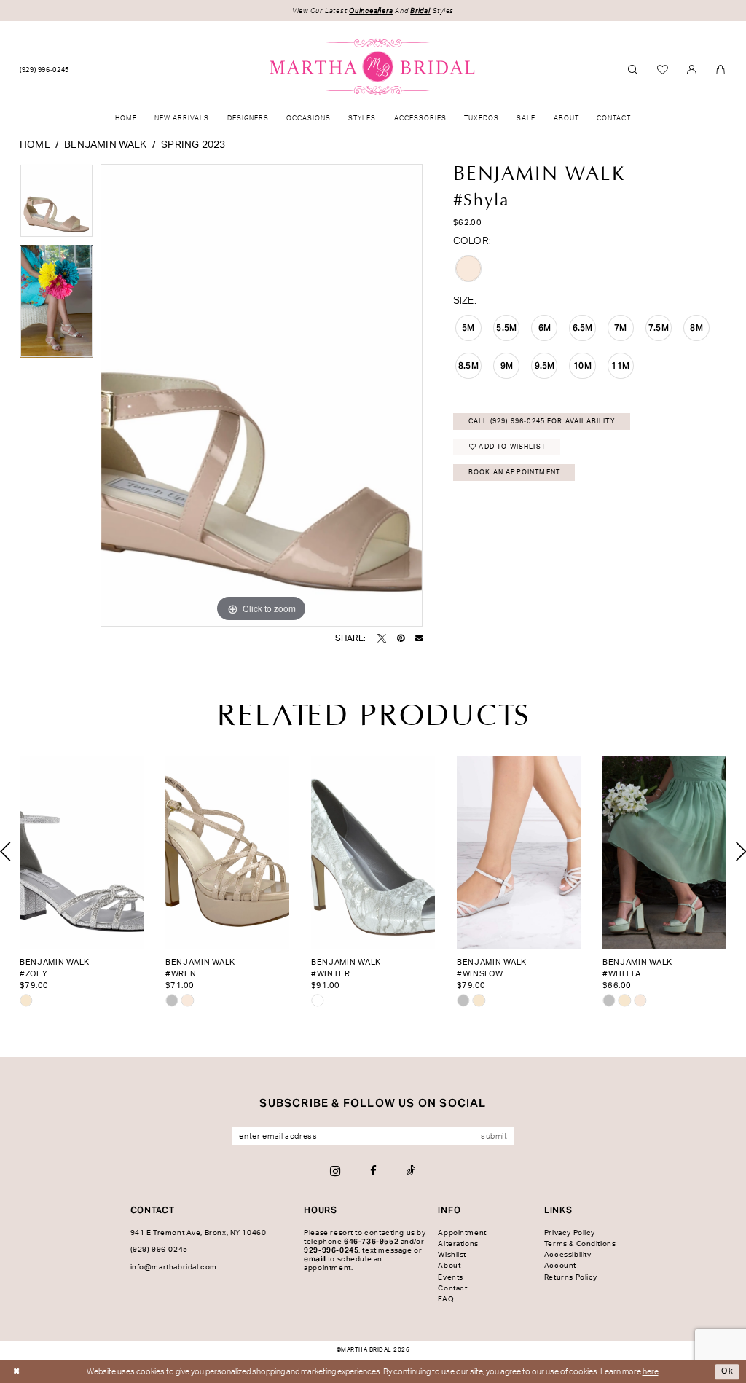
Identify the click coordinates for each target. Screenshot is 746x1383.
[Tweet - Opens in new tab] (381, 638)
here (651, 1372)
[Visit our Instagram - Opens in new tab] (335, 1171)
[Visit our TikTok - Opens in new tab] (411, 1170)
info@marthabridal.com (173, 1267)
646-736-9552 (371, 1241)
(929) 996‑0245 (159, 1249)
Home (35, 145)
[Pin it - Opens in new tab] (400, 638)
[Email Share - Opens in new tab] (419, 637)
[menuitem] (44, 70)
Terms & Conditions (580, 1243)
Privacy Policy (569, 1233)
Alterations (458, 1243)
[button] (692, 70)
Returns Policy (570, 1277)
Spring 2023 (193, 145)
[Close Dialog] (16, 1372)
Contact (452, 1288)
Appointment (462, 1233)
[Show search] (633, 70)
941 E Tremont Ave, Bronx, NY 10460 (198, 1233)
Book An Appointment (514, 472)
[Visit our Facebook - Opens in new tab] (373, 1170)
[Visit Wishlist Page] (663, 69)
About (449, 1265)
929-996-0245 (331, 1250)
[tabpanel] (56, 204)
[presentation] (82, 852)
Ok (727, 1371)
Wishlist (452, 1254)
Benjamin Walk (105, 145)
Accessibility (568, 1254)
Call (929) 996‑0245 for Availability (542, 421)
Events (450, 1277)
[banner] (373, 67)
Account (560, 1265)
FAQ (446, 1299)
